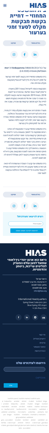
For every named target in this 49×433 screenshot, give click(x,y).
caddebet (42, 409)
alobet (24, 401)
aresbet (16, 401)
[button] (4, 5)
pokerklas (12, 412)
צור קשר (42, 334)
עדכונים (42, 342)
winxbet (14, 407)
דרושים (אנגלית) (39, 338)
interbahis (25, 415)
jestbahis (41, 412)
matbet (29, 407)
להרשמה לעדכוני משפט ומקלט (27, 230)
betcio (28, 423)
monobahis (33, 409)
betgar (37, 404)
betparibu (8, 401)
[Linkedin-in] (35, 54)
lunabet (18, 420)
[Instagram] (14, 54)
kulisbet (39, 401)
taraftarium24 (9, 409)
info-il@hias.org (40, 291)
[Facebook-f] (24, 54)
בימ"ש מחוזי (35, 43)
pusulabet (9, 420)
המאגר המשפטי (39, 346)
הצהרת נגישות (40, 351)
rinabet (31, 401)
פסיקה (13, 43)
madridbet (5, 407)
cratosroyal (11, 423)
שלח (10, 385)
